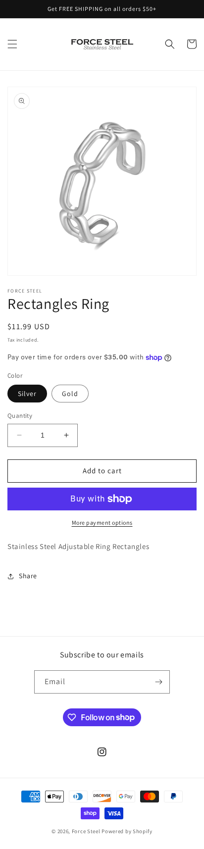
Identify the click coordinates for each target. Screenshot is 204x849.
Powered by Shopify (127, 831)
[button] (12, 44)
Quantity (19, 415)
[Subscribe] (158, 682)
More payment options (102, 522)
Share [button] (28, 575)
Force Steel (86, 831)
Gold (70, 393)
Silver (27, 393)
